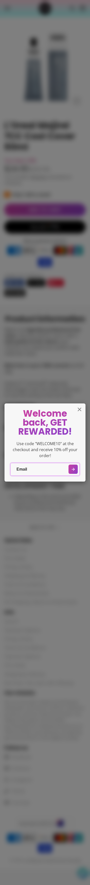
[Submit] (73, 469)
